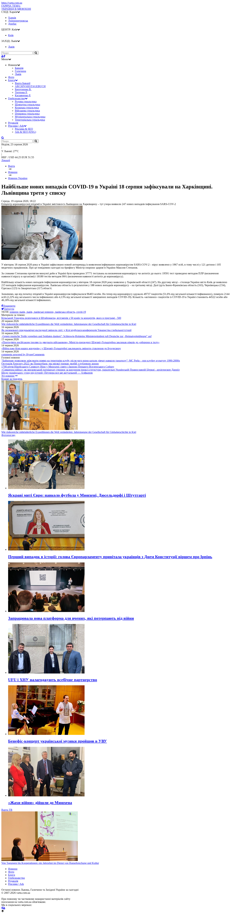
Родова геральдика (26, 101)
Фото (11, 77)
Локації (5, 160)
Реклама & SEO (24, 128)
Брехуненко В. (23, 89)
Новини (12, 868)
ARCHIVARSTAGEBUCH (30, 86)
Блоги (11, 80)
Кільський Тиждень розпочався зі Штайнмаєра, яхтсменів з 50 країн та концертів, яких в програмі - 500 (61, 318)
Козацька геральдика (27, 107)
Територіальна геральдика (30, 119)
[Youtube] (2, 56)
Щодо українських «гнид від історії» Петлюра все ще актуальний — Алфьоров (47, 372)
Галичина (20, 71)
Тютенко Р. (21, 92)
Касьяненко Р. (23, 95)
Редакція (13, 122)
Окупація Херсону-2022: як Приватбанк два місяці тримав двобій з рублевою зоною (50, 363)
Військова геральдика (27, 110)
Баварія (19, 68)
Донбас (12, 23)
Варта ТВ (6, 809)
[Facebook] (4, 56)
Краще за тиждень (11, 378)
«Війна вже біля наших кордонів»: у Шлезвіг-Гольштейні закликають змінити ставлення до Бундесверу (61, 348)
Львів (18, 74)
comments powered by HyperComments (22, 354)
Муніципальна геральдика (30, 116)
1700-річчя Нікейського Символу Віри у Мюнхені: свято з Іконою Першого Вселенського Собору (57, 366)
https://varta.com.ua (11, 2)
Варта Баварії (22, 83)
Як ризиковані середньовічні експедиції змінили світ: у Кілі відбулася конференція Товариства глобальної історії (66, 330)
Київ (11, 35)
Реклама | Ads (16, 125)
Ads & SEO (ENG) (25, 131)
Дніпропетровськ (18, 20)
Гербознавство (16, 98)
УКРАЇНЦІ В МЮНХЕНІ (16, 7)
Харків (12, 17)
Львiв (11, 46)
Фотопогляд (8, 435)
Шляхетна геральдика (27, 104)
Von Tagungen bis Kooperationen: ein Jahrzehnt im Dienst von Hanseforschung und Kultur (50, 863)
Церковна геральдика (27, 113)
